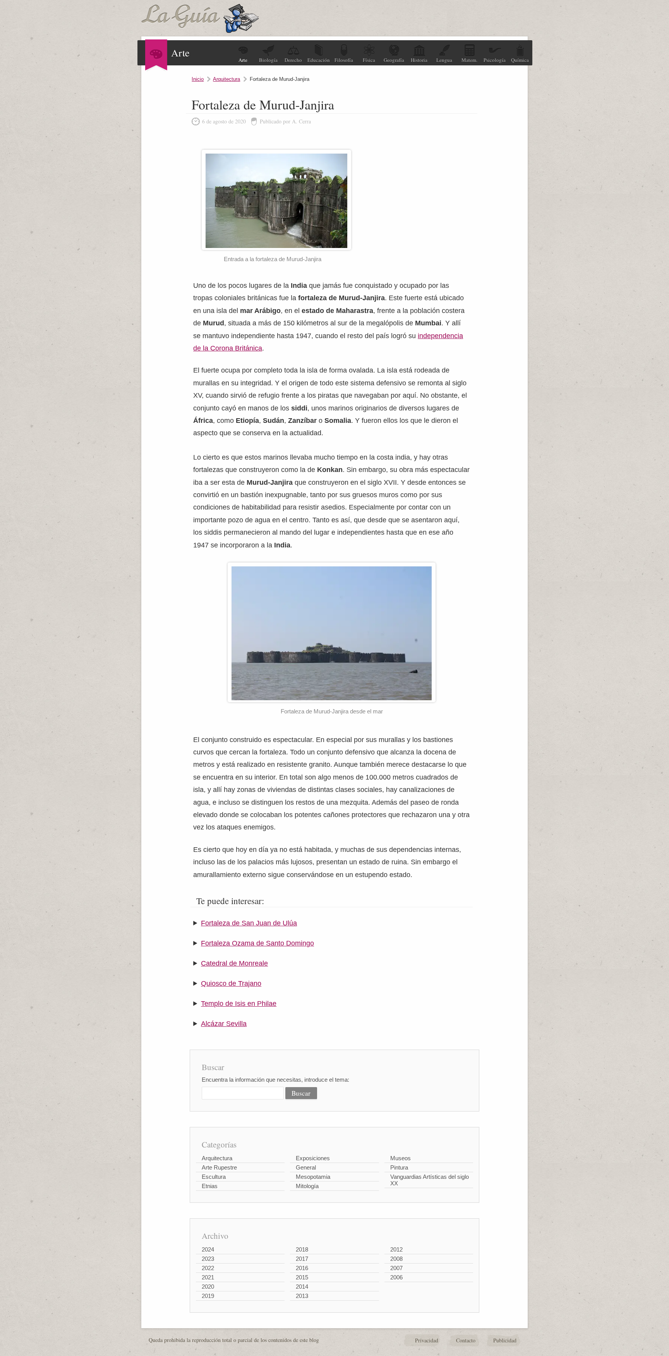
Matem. (469, 59)
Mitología (307, 1186)
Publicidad (504, 1340)
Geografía (394, 59)
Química (520, 59)
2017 (302, 1258)
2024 (208, 1249)
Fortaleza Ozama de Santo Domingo (257, 943)
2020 (208, 1286)
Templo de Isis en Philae (238, 1003)
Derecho (293, 59)
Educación (318, 59)
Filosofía (343, 59)
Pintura (399, 1167)
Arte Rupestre (219, 1167)
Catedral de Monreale (234, 963)
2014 (302, 1286)
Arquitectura (226, 79)
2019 (208, 1296)
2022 (208, 1268)
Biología (268, 59)
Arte (242, 59)
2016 (302, 1268)
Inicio (198, 79)
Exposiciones (313, 1158)
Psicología (495, 59)
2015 (302, 1277)
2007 (396, 1268)
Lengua (444, 59)
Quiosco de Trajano (231, 983)
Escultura (214, 1176)
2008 (396, 1258)
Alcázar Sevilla (224, 1024)
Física (369, 59)
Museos (400, 1158)
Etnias (210, 1186)
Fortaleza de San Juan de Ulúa (249, 923)
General (306, 1167)
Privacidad (426, 1340)
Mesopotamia (313, 1176)
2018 (302, 1249)
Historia (419, 59)
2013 (302, 1296)
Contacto (465, 1340)
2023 (208, 1258)
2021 (208, 1277)
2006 (396, 1277)
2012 (396, 1249)
